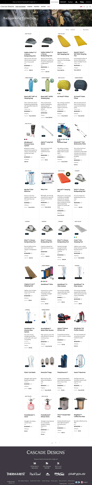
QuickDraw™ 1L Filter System (62, 285)
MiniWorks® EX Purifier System (79, 329)
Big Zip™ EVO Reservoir (28, 190)
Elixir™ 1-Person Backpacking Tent (79, 190)
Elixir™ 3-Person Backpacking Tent (46, 241)
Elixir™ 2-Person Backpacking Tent (30, 241)
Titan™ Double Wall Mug (63, 415)
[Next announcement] (44, 2)
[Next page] (59, 442)
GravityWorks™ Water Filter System (47, 329)
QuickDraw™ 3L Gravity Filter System (29, 330)
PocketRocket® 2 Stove (29, 415)
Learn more (35, 468)
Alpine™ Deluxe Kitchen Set (62, 329)
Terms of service (63, 481)
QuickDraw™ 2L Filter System (79, 285)
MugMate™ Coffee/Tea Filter (79, 415)
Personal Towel (62, 142)
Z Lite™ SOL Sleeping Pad (78, 241)
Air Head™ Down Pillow (79, 97)
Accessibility (71, 483)
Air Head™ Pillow (63, 96)
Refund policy (71, 481)
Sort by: (67, 29)
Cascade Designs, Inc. (12, 482)
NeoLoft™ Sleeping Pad (63, 190)
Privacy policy (54, 481)
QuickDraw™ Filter (47, 284)
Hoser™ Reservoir (80, 372)
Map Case (44, 189)
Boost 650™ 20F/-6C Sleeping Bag (30, 97)
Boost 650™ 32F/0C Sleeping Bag (47, 97)
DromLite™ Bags (46, 372)
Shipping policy (63, 483)
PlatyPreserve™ (62, 372)
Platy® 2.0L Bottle (29, 372)
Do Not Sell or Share (35, 481)
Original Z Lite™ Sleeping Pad (29, 285)
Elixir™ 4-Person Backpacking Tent (63, 241)
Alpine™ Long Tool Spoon (47, 143)
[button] (20, 6)
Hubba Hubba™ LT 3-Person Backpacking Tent (47, 53)
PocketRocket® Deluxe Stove (45, 415)
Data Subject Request (23, 481)
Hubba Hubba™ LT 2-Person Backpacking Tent (30, 54)
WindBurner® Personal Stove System (29, 143)
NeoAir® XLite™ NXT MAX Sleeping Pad (80, 53)
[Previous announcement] (5, 2)
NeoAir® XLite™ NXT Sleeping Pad (63, 53)
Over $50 (47, 468)
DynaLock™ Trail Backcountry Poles (80, 143)
